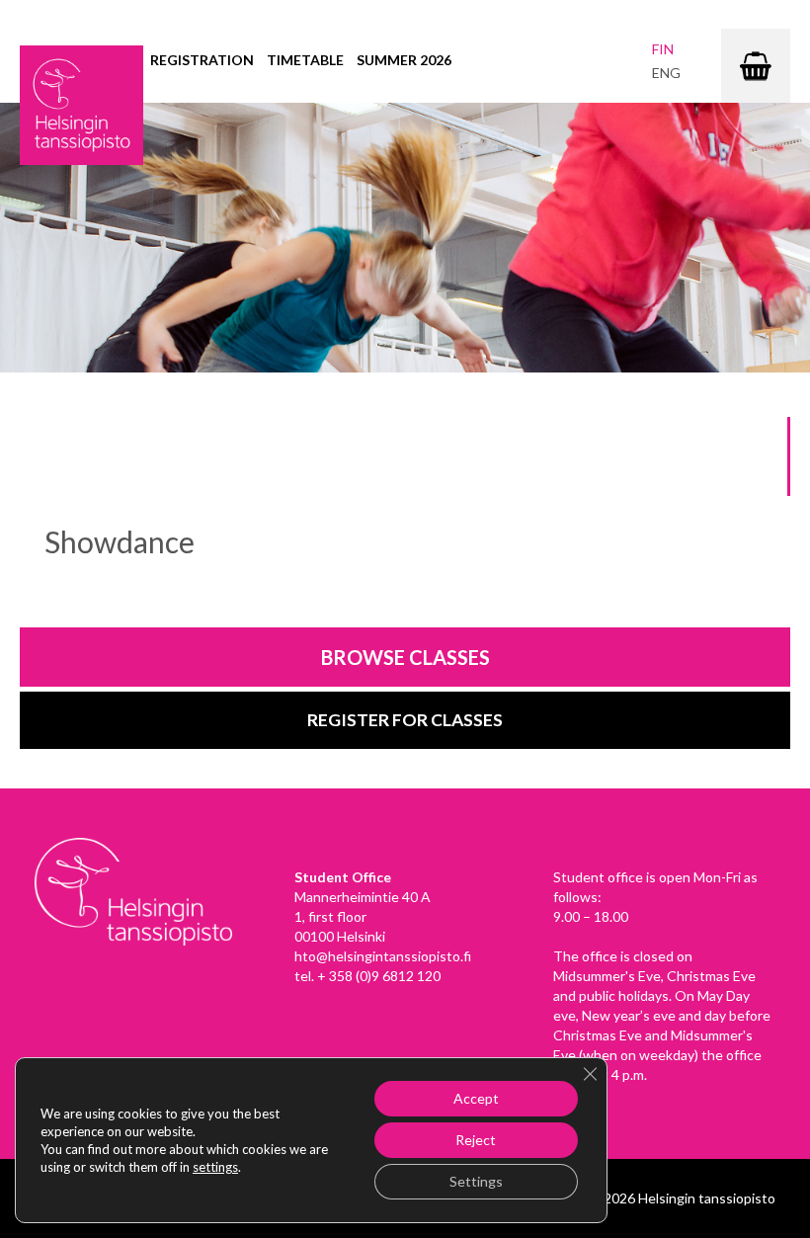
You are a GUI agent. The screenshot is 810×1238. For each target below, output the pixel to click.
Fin (663, 49)
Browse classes (405, 657)
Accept (476, 1098)
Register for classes (405, 719)
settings (215, 1167)
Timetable (305, 59)
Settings (476, 1181)
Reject (475, 1139)
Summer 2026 (404, 59)
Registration (202, 59)
